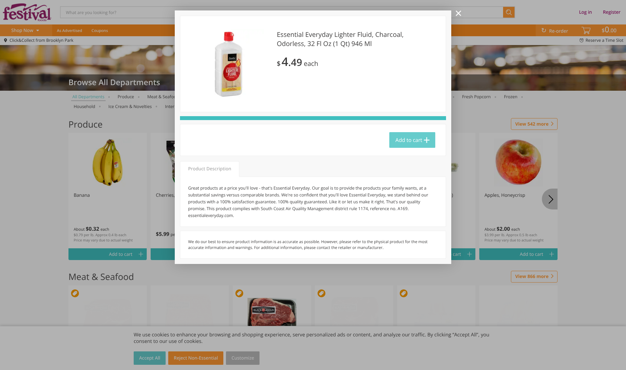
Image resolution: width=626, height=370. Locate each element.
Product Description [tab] (209, 169)
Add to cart (408, 140)
